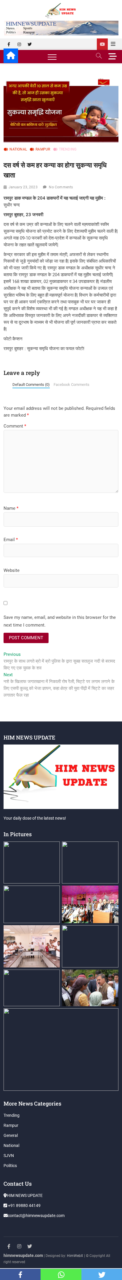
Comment (15, 426)
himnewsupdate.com (23, 1255)
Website (12, 570)
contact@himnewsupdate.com (36, 1215)
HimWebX (75, 1256)
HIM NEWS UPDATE (25, 1195)
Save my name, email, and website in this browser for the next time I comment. (60, 621)
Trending (68, 149)
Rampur (43, 149)
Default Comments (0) (31, 384)
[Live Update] (102, 44)
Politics (10, 1165)
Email (11, 539)
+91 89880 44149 (24, 1205)
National (18, 149)
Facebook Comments (71, 384)
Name (11, 508)
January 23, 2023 (23, 187)
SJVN (9, 1155)
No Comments (61, 187)
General (11, 1135)
